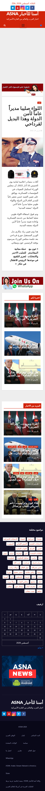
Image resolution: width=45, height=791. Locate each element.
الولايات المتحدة (33, 446)
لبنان (39, 102)
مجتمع (33, 582)
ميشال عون (19, 586)
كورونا (6, 577)
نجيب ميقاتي (29, 591)
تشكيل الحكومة (23, 558)
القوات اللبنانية (21, 549)
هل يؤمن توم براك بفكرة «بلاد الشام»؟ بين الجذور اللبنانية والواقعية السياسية (22, 376)
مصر (40, 586)
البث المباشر (35, 735)
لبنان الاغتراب (12, 446)
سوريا (9, 572)
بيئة (40, 558)
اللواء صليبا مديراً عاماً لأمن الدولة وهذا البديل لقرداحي (25, 116)
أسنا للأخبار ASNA (22, 13)
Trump (39, 539)
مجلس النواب (23, 582)
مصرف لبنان (30, 586)
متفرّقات (16, 473)
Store (8, 773)
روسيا (39, 572)
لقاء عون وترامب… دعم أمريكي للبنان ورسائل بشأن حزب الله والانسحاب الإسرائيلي (24, 507)
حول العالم (29, 473)
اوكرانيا (19, 553)
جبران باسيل (37, 563)
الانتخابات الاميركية (10, 539)
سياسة (25, 743)
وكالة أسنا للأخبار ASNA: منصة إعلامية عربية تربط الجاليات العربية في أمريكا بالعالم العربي (23, 784)
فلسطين (19, 577)
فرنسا (27, 577)
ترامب (34, 558)
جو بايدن (26, 563)
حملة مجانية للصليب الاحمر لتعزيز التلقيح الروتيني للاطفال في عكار (18, 256)
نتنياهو (39, 591)
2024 (25, 727)
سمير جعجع (18, 572)
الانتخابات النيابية (36, 544)
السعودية (10, 544)
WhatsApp (9, 758)
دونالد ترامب (13, 568)
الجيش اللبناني (21, 544)
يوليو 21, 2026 (31, 352)
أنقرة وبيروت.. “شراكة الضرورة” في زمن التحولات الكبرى (24, 319)
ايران (12, 553)
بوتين (5, 553)
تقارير (24, 446)
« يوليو (40, 648)
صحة (40, 577)
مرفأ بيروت (11, 582)
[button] (5, 25)
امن (25, 553)
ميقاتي (9, 586)
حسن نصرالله (37, 568)
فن (12, 577)
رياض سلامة (30, 572)
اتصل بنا (8, 751)
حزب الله (17, 563)
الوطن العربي (10, 735)
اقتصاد (22, 539)
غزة (33, 577)
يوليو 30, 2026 (31, 323)
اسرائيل (31, 539)
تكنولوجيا (11, 558)
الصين (39, 549)
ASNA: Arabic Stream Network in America (21, 766)
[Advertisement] (22, 51)
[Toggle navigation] (23, 25)
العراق (32, 549)
